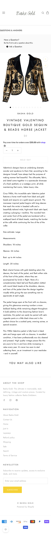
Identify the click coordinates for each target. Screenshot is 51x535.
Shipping (7, 442)
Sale (5, 446)
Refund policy (9, 437)
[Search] (43, 13)
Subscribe (12, 490)
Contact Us (7, 419)
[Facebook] (4, 400)
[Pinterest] (17, 400)
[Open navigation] (3, 13)
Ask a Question (15, 46)
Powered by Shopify (25, 506)
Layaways (7, 433)
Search (6, 451)
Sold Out (25, 160)
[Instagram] (10, 400)
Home (5, 424)
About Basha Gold (10, 415)
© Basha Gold (25, 503)
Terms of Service (10, 455)
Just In (5, 428)
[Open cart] (47, 12)
